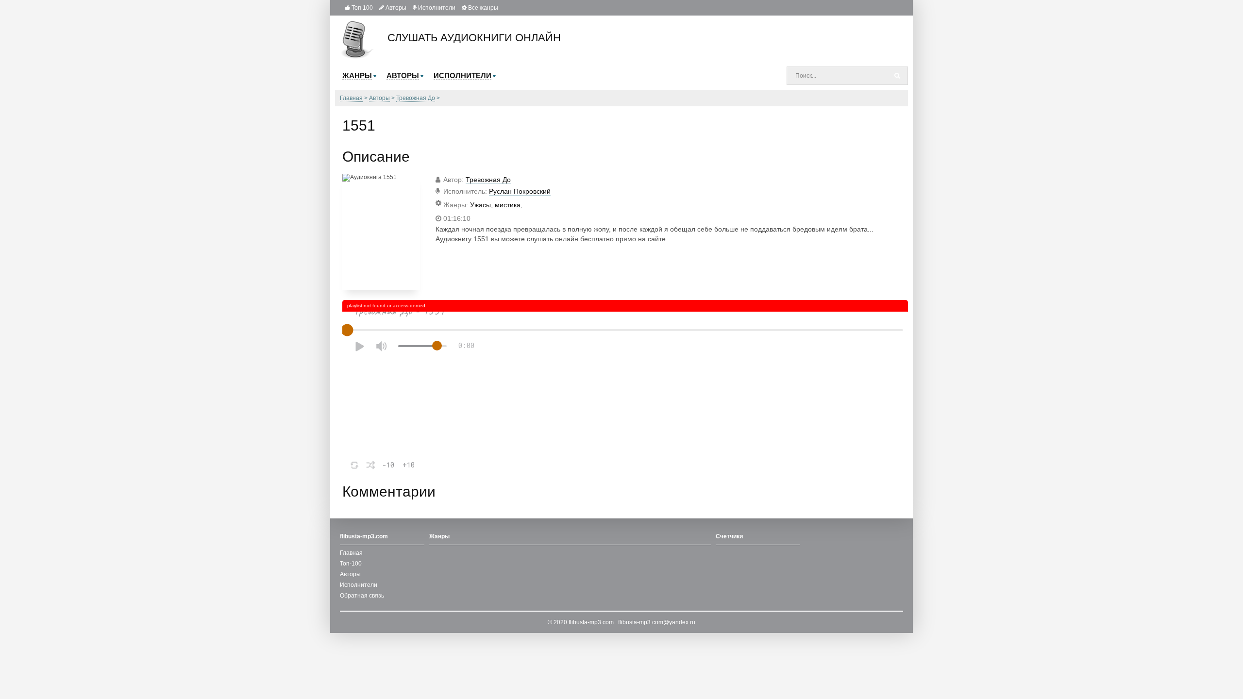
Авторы (395, 7)
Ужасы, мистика (495, 205)
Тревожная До (488, 179)
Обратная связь (362, 595)
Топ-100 (351, 563)
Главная (351, 552)
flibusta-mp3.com (591, 622)
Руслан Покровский (520, 191)
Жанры (439, 536)
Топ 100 (361, 7)
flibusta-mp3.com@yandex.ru (656, 622)
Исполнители (436, 7)
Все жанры (482, 7)
